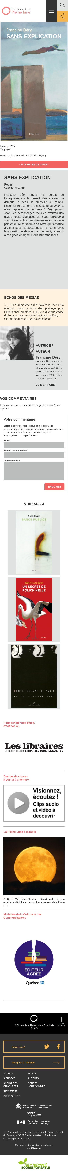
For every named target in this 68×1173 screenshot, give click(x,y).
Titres (32, 1073)
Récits (8, 184)
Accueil (8, 1073)
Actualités (10, 1083)
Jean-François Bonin (34, 590)
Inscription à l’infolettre (23, 1062)
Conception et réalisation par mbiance (34, 1145)
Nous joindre (36, 1086)
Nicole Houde (34, 524)
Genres (32, 1083)
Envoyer (54, 486)
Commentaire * (12, 460)
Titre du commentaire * (16, 450)
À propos (9, 1078)
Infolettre (10, 1091)
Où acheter (10, 1086)
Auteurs (33, 1078)
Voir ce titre (34, 568)
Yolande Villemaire (34, 661)
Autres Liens (11, 1096)
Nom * (7, 440)
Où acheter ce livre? (34, 164)
